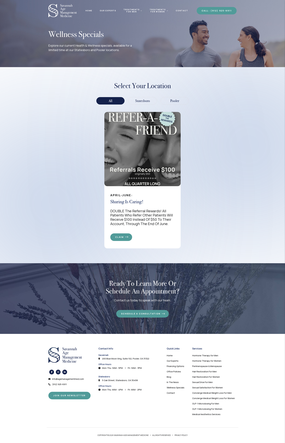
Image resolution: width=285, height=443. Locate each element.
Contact (182, 11)
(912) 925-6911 (59, 384)
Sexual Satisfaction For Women (207, 387)
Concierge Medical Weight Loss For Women (213, 398)
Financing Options (175, 366)
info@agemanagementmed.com (68, 379)
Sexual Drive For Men (202, 382)
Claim (119, 237)
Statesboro (104, 376)
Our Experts (108, 11)
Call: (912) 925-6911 (217, 10)
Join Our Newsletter (69, 395)
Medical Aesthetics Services (206, 414)
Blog (169, 376)
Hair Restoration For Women (206, 376)
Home (89, 11)
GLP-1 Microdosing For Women (207, 409)
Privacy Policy (181, 435)
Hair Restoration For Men (204, 371)
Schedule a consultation (140, 313)
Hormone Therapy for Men (205, 355)
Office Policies (174, 371)
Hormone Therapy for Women (206, 360)
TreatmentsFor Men (132, 11)
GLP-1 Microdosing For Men (205, 403)
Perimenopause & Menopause (207, 366)
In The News (173, 382)
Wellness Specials (175, 387)
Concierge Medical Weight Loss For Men (212, 392)
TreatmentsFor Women (158, 11)
